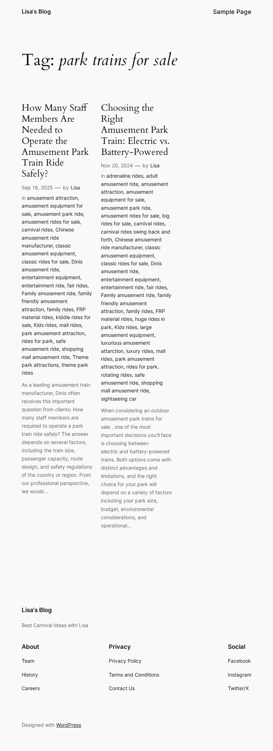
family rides (60, 309)
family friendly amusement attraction (57, 301)
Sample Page (232, 11)
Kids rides (45, 325)
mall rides (70, 325)
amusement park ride (58, 214)
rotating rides (116, 375)
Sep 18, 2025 (37, 187)
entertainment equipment (51, 277)
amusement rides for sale (51, 222)
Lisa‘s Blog (36, 11)
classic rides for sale (45, 262)
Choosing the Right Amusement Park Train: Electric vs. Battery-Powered (135, 130)
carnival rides (37, 229)
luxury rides (139, 351)
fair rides (77, 285)
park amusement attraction (53, 333)
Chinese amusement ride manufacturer (48, 237)
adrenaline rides (124, 176)
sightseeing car (118, 399)
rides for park (37, 341)
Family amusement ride (48, 293)
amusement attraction (52, 198)
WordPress (68, 725)
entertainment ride (43, 285)
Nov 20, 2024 (117, 165)
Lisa (75, 187)
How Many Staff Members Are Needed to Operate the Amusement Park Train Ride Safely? (55, 141)
